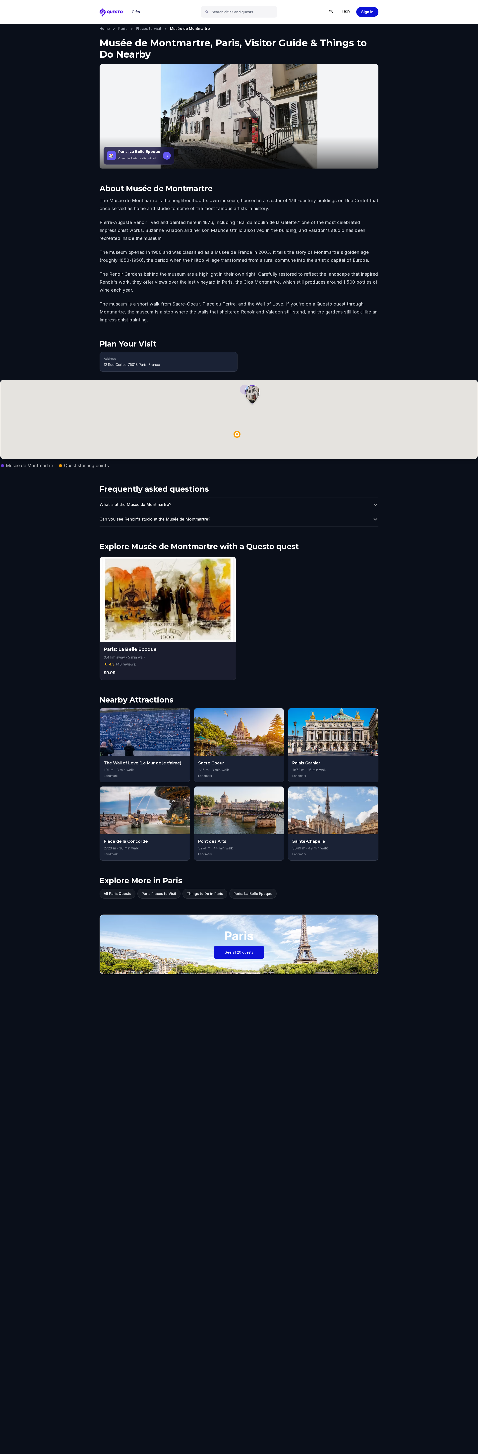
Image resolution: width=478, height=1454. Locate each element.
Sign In (367, 12)
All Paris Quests (117, 893)
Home (105, 28)
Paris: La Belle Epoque (253, 893)
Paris (122, 28)
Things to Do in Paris (205, 893)
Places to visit (148, 28)
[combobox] (241, 12)
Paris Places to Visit (159, 893)
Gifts (136, 12)
